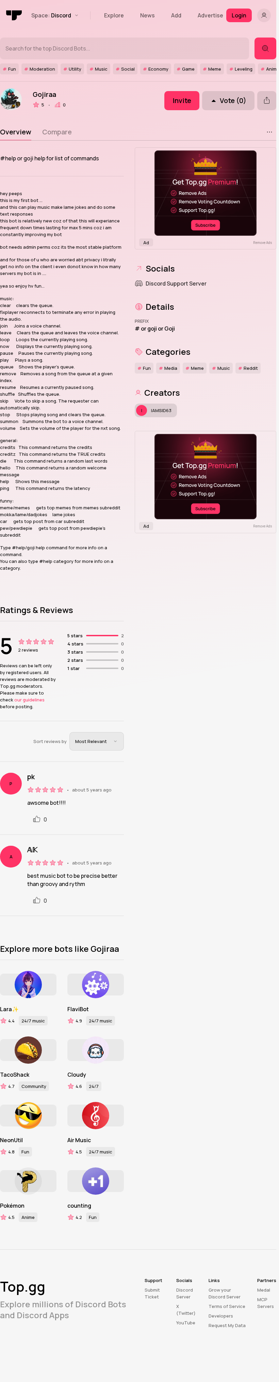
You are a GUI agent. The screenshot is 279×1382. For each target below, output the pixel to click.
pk (31, 777)
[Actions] (269, 132)
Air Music (79, 1140)
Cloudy (76, 1074)
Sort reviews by (50, 741)
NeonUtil (11, 1140)
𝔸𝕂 (32, 850)
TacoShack (14, 1074)
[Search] (265, 48)
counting (79, 1205)
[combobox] (96, 741)
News (147, 15)
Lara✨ (9, 1009)
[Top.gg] (14, 15)
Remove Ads (262, 242)
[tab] (15, 132)
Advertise (210, 15)
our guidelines (29, 700)
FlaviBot (78, 1009)
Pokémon (12, 1205)
